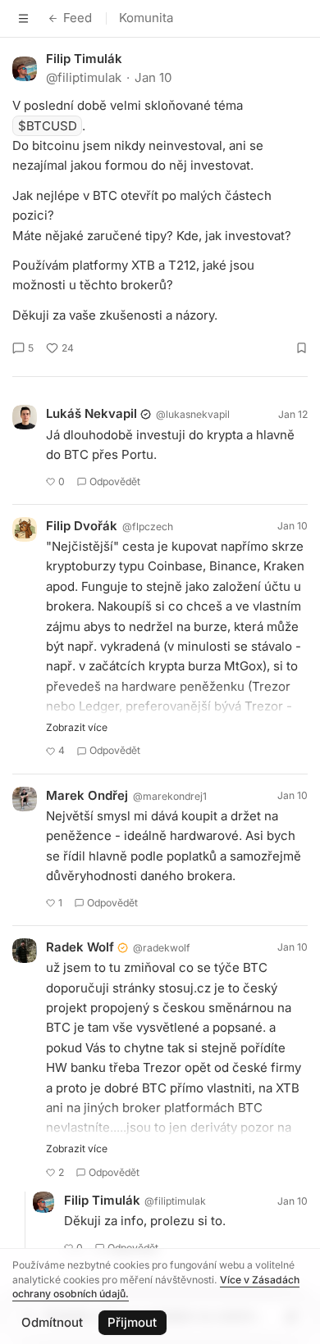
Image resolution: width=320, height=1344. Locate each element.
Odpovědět (114, 481)
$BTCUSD (47, 126)
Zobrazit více (76, 727)
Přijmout (132, 1322)
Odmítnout (52, 1322)
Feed (77, 17)
